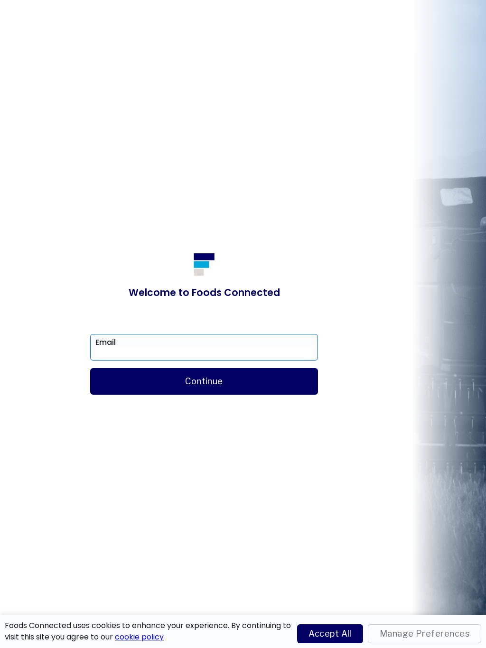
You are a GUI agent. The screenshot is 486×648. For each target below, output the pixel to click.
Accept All (330, 634)
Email (105, 342)
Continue (204, 381)
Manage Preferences (424, 634)
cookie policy (139, 636)
